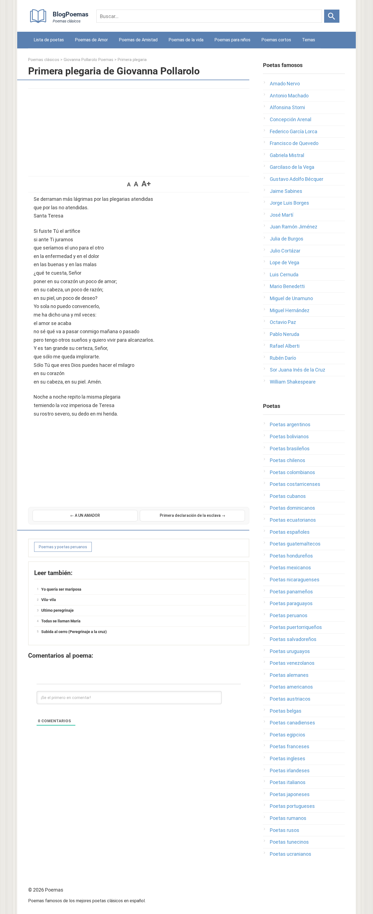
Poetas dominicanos (292, 508)
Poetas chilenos (287, 460)
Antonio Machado (289, 95)
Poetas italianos (288, 782)
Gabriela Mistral (287, 155)
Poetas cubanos (288, 496)
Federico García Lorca (293, 131)
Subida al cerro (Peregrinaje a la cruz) (74, 631)
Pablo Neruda (284, 334)
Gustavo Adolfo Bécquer (296, 179)
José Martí (281, 215)
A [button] (129, 184)
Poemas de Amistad (138, 39)
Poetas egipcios (287, 735)
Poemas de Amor (91, 39)
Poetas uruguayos (290, 651)
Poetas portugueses (292, 806)
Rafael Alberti (285, 346)
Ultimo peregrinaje (57, 610)
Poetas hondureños (291, 556)
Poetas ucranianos (290, 854)
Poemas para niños (232, 39)
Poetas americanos (291, 687)
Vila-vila (48, 599)
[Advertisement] (138, 129)
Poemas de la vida (185, 39)
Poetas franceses (289, 746)
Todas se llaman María (61, 621)
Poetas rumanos (288, 818)
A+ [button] (146, 183)
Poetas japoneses (290, 794)
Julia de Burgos (286, 239)
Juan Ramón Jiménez (293, 227)
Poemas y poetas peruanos (63, 547)
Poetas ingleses (287, 758)
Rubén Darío (283, 358)
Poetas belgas (285, 711)
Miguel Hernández (289, 310)
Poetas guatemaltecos (295, 544)
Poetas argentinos (290, 424)
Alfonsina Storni (287, 107)
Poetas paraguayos (291, 603)
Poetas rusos (284, 830)
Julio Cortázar (285, 251)
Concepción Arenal (290, 119)
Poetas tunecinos (289, 842)
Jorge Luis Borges (289, 203)
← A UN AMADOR (85, 515)
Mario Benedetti (287, 286)
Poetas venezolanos (292, 663)
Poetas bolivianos (289, 436)
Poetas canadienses (292, 723)
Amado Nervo (285, 83)
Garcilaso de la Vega (292, 167)
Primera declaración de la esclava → (192, 515)
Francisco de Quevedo (294, 143)
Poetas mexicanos (290, 567)
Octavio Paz (283, 322)
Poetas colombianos (292, 472)
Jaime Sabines (286, 191)
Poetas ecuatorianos (293, 520)
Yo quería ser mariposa (61, 589)
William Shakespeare (293, 382)
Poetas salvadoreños (293, 639)
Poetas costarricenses (295, 484)
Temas (308, 39)
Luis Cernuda (284, 274)
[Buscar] (331, 16)
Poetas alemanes (289, 675)
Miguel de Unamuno (291, 298)
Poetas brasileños (290, 448)
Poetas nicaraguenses (294, 579)
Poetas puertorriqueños (296, 627)
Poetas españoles (290, 532)
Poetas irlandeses (290, 770)
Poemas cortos (276, 39)
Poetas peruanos (288, 615)
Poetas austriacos (290, 699)
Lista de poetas (49, 39)
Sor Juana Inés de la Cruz (297, 370)
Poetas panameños (291, 591)
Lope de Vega (284, 262)
